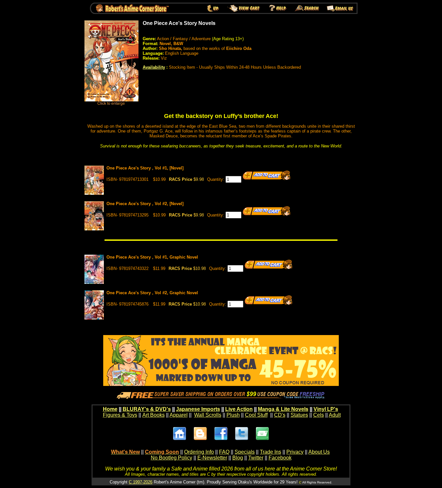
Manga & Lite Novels (283, 409)
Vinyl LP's (326, 409)
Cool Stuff (256, 415)
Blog (237, 457)
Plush (233, 415)
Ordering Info (199, 452)
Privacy (295, 452)
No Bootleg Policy (171, 457)
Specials (245, 452)
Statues (299, 415)
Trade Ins (270, 452)
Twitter (255, 457)
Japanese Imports (198, 409)
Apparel (179, 415)
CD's (279, 415)
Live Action (239, 409)
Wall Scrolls (207, 415)
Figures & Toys (120, 415)
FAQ (224, 452)
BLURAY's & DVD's (147, 409)
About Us (319, 452)
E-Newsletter (212, 457)
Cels (318, 415)
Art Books (153, 415)
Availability (154, 67)
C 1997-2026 (140, 482)
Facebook (280, 457)
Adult (335, 415)
